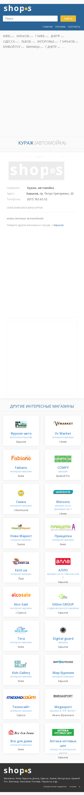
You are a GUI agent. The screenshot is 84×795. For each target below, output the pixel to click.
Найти (68, 18)
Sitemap (72, 786)
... (63, 47)
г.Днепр (51, 47)
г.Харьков (67, 41)
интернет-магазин (63, 435)
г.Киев (39, 36)
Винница (33, 47)
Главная (48, 26)
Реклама (60, 26)
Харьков (22, 36)
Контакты (74, 26)
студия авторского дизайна (63, 606)
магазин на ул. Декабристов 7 (63, 505)
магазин (63, 469)
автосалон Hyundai (21, 435)
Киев (6, 36)
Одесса (9, 41)
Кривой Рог (12, 47)
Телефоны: (14, 199)
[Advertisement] (42, 94)
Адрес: (11, 193)
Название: (13, 188)
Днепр (55, 36)
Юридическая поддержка (55, 786)
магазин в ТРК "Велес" (63, 709)
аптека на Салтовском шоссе (63, 747)
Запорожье (45, 41)
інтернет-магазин (21, 538)
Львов (26, 41)
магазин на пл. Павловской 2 (63, 574)
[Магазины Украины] (17, 8)
